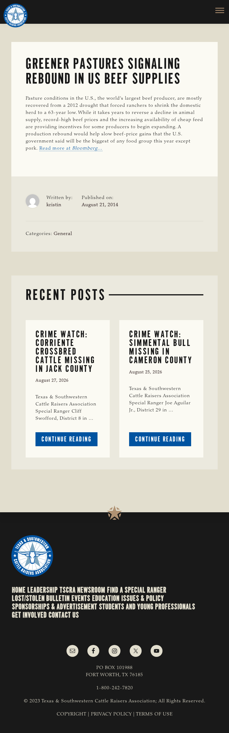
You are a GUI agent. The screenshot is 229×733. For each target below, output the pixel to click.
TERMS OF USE (154, 714)
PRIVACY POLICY (111, 714)
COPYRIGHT (71, 714)
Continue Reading (69, 440)
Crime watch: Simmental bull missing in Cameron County (160, 347)
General (63, 233)
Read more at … (71, 148)
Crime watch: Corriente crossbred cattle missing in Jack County (65, 351)
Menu (216, 10)
